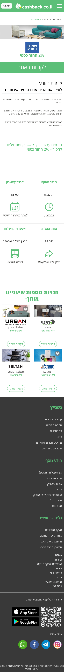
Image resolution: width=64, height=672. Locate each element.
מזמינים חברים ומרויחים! (48, 442)
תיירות (58, 559)
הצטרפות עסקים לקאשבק (47, 495)
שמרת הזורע (36, 19)
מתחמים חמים (54, 425)
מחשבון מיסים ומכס (51, 541)
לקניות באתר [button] (32, 67)
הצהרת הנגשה (31, 665)
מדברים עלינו (55, 500)
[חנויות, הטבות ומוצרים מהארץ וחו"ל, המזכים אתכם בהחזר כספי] (33, 6)
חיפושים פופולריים (52, 448)
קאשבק (28, 669)
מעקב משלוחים (53, 530)
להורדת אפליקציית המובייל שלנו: (44, 599)
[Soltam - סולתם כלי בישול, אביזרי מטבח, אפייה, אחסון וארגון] (16, 356)
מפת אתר (57, 506)
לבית (59, 577)
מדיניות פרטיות (46, 665)
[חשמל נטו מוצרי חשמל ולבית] (48, 356)
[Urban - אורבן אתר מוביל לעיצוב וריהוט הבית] (16, 312)
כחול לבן (57, 586)
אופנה (58, 555)
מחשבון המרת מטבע (51, 547)
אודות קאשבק (54, 484)
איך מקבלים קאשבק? (50, 472)
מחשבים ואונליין (53, 582)
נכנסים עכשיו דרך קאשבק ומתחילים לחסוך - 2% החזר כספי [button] (34, 147)
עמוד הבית (56, 19)
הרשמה (6, 6)
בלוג (60, 437)
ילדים (59, 568)
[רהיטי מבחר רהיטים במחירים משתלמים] (48, 312)
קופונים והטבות (53, 419)
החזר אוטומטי (54, 478)
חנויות (46, 19)
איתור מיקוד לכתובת (51, 535)
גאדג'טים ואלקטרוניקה (49, 564)
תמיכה (58, 489)
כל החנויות (56, 431)
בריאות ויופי (55, 573)
